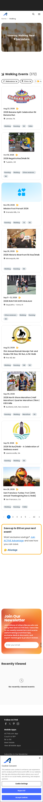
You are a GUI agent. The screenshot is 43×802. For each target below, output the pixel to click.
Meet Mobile (9, 742)
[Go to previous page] (4, 517)
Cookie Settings (21, 784)
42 (34, 517)
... (29, 517)
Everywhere (23, 39)
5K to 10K (7, 739)
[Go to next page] (39, 517)
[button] (26, 81)
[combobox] (10, 81)
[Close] (39, 758)
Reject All (21, 791)
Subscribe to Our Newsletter (16, 754)
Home (3, 19)
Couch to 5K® (10, 736)
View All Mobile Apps (12, 745)
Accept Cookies (21, 797)
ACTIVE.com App (11, 733)
